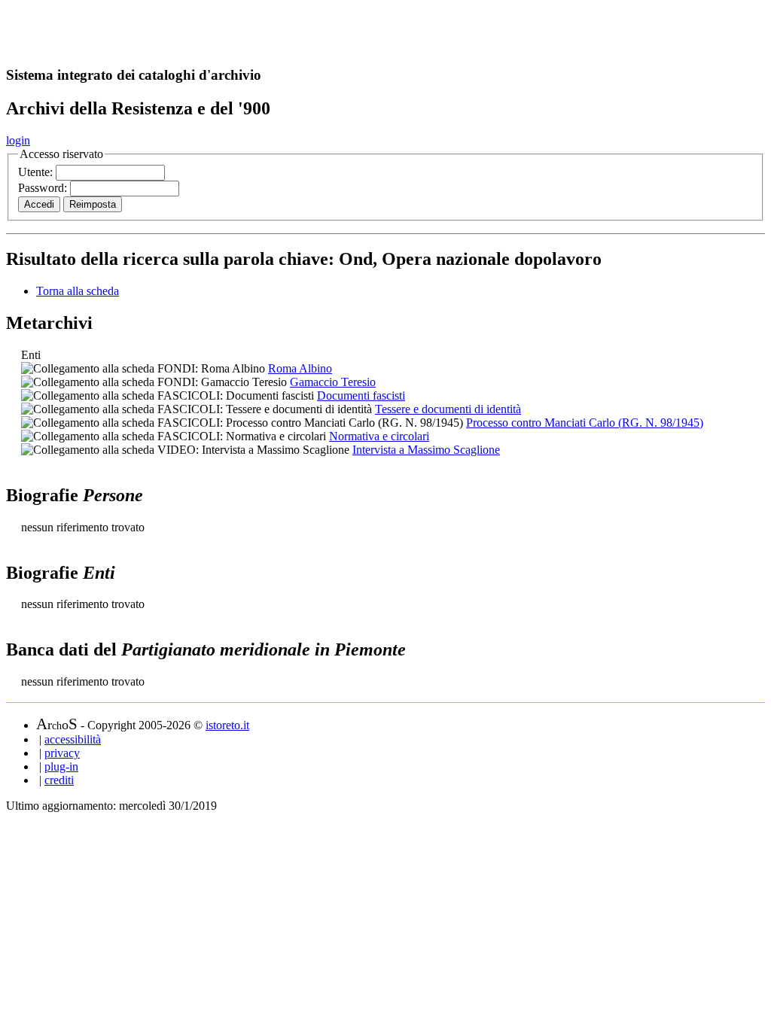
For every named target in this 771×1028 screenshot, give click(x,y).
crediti (59, 780)
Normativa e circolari (379, 436)
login (18, 140)
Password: (44, 187)
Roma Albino (300, 368)
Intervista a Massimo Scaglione (426, 449)
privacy (62, 753)
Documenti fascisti (361, 395)
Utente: (37, 172)
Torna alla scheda (77, 290)
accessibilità (72, 739)
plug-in (61, 766)
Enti (31, 354)
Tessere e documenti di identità (448, 409)
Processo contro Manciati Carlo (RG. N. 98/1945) (584, 422)
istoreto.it (227, 725)
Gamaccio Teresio (333, 382)
